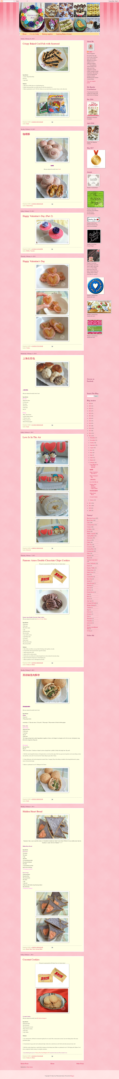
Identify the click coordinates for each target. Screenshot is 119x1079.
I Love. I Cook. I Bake (41, 619)
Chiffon (88, 542)
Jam (88, 625)
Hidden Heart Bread (32, 811)
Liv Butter (32, 664)
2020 (90, 418)
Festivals (89, 612)
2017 (90, 425)
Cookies (28, 348)
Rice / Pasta (89, 579)
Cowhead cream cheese (92, 560)
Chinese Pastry (29, 205)
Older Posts (80, 1064)
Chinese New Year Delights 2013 (42, 1052)
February (92, 462)
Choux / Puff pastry (91, 563)
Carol (59, 169)
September (92, 445)
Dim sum (89, 587)
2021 (90, 416)
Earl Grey (89, 590)
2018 (90, 423)
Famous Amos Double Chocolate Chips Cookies (46, 560)
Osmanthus (89, 620)
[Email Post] (52, 122)
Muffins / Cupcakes (30, 251)
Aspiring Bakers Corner (64, 34)
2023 (90, 411)
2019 (90, 421)
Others (88, 553)
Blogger (72, 1076)
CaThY (90, 52)
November (92, 440)
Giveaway (89, 614)
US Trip (89, 631)
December (92, 437)
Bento (88, 596)
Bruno (88, 557)
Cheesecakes (90, 538)
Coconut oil (89, 546)
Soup (88, 594)
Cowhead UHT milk (91, 603)
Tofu (88, 616)
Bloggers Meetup (91, 605)
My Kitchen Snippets (41, 1018)
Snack (27, 123)
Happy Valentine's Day (34, 261)
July (91, 450)
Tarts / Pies (89, 544)
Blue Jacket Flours (91, 518)
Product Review (90, 592)
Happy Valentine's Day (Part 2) (38, 216)
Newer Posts (24, 1064)
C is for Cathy (34, 34)
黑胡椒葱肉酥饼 (31, 675)
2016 (90, 428)
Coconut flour (90, 576)
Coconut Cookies (31, 959)
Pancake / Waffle (90, 568)
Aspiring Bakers (90, 535)
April (91, 457)
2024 (90, 408)
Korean (88, 598)
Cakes (33, 949)
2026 (90, 403)
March (91, 460)
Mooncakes (89, 618)
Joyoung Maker (39, 949)
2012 (90, 503)
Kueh (88, 574)
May (91, 455)
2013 (90, 435)
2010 (90, 508)
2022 (90, 413)
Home (25, 34)
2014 (90, 433)
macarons (89, 555)
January (92, 500)
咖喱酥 (26, 134)
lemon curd (89, 623)
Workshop (89, 585)
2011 (90, 505)
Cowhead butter (90, 524)
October (92, 442)
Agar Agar (89, 601)
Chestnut (89, 607)
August (92, 447)
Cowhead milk (90, 551)
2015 (90, 430)
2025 (90, 406)
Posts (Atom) (30, 1067)
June (91, 452)
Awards (88, 581)
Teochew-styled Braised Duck (92, 627)
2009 (90, 510)
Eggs (88, 609)
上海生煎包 (29, 358)
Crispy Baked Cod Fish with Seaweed (41, 43)
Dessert (88, 531)
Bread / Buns (29, 949)
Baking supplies (47, 34)
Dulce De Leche (90, 583)
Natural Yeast (90, 572)
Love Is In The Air (32, 437)
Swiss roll (28, 550)
